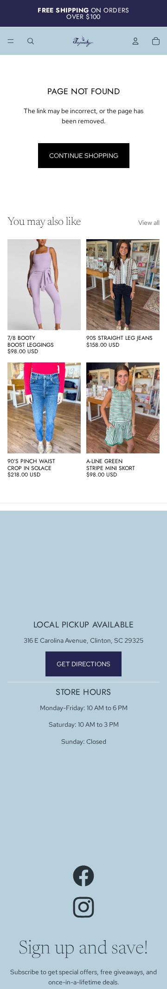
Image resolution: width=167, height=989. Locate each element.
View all (149, 222)
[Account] (135, 41)
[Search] (30, 41)
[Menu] (10, 41)
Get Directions (83, 664)
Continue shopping (83, 155)
